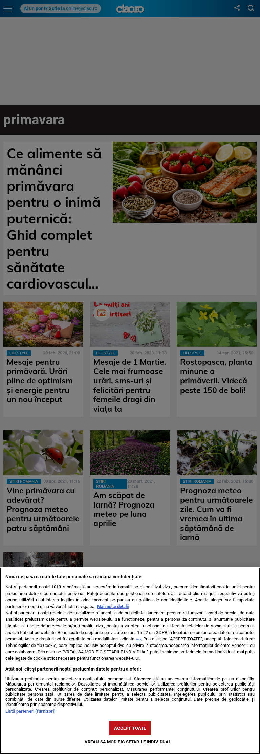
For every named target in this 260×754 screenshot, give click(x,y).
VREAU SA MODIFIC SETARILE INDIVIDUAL (128, 742)
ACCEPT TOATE (130, 728)
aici (138, 639)
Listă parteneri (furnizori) (30, 711)
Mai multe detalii (113, 606)
